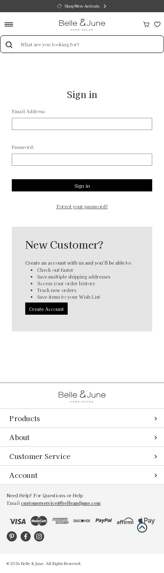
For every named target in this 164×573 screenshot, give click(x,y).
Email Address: (28, 111)
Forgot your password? (82, 206)
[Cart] (146, 23)
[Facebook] (26, 536)
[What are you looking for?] (8, 44)
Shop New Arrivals (82, 6)
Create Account (46, 308)
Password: (23, 146)
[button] (142, 528)
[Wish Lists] (157, 23)
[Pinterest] (12, 536)
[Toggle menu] (11, 24)
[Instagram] (39, 536)
